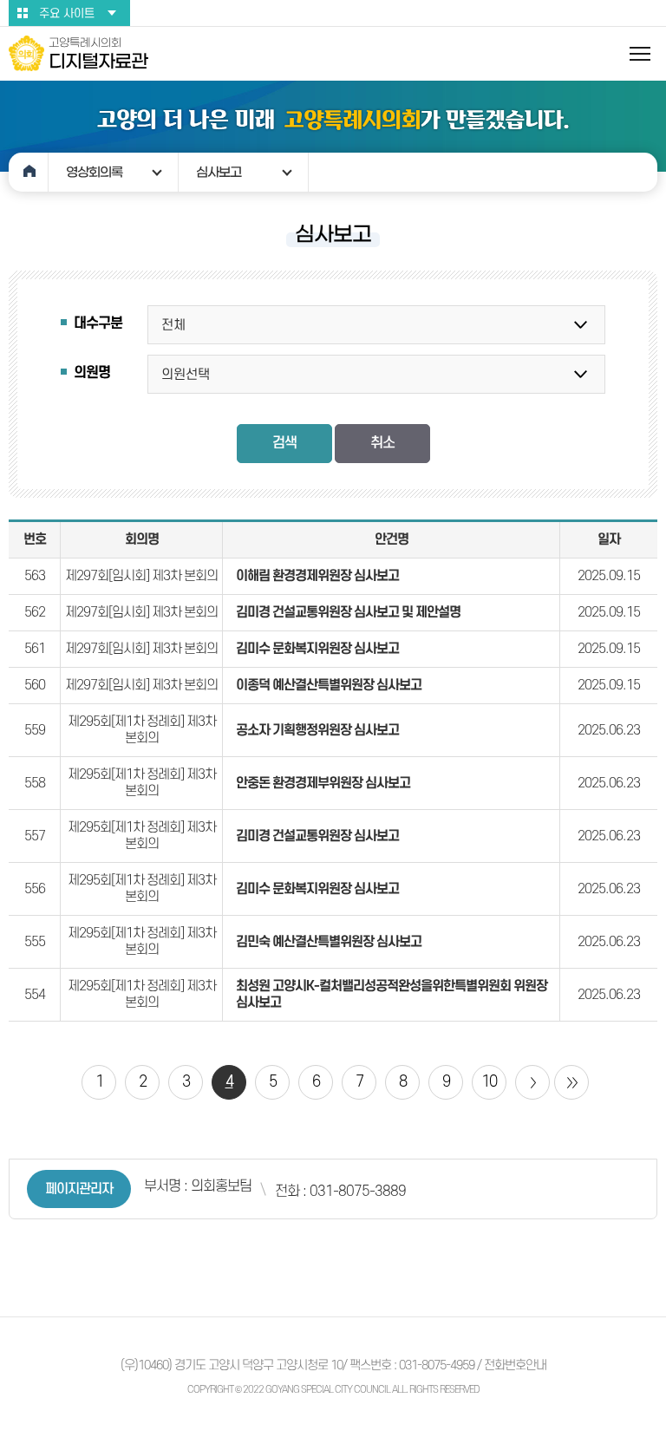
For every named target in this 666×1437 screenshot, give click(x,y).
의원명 (92, 373)
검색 (284, 443)
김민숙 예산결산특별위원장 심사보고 (328, 942)
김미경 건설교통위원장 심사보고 (317, 836)
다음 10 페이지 (532, 1082)
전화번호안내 (515, 1365)
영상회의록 (94, 172)
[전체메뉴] (640, 53)
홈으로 (29, 172)
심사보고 (218, 172)
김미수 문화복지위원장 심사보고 (317, 648)
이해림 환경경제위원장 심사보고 (317, 576)
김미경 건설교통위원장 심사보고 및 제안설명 (348, 612)
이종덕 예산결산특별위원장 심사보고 (328, 685)
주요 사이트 (67, 13)
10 (489, 1082)
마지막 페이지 (571, 1082)
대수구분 (98, 323)
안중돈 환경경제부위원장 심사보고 (323, 783)
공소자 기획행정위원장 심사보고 (317, 730)
